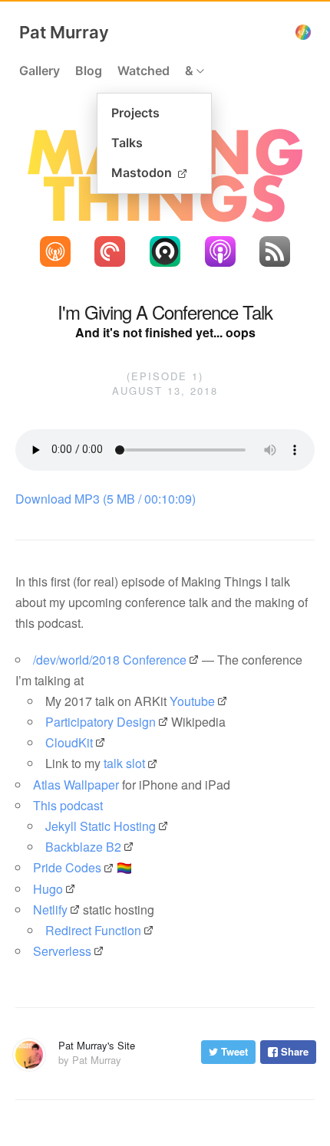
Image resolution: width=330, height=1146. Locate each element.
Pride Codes (67, 867)
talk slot (124, 763)
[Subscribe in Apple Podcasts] (220, 252)
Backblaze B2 (83, 846)
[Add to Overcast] (55, 252)
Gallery (39, 70)
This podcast (68, 805)
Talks (127, 142)
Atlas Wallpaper (76, 784)
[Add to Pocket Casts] (109, 252)
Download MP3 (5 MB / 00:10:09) (105, 498)
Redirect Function (93, 930)
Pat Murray (64, 32)
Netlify (50, 909)
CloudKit (69, 742)
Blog (88, 70)
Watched (143, 70)
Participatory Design (100, 722)
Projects (135, 112)
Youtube (192, 701)
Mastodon (143, 172)
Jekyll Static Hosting (100, 826)
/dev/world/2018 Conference (109, 659)
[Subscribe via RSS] (274, 252)
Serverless (62, 951)
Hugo (48, 889)
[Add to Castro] (165, 252)
